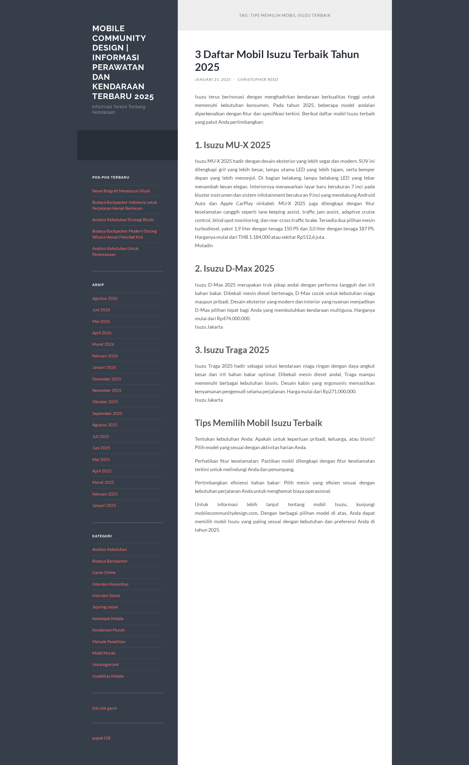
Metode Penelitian (108, 641)
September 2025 (107, 413)
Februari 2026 (105, 355)
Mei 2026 (101, 321)
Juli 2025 (100, 436)
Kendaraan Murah (108, 629)
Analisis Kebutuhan (109, 549)
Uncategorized (105, 664)
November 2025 (107, 390)
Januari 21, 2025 (213, 79)
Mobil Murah (103, 652)
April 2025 (102, 470)
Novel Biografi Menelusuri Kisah (121, 190)
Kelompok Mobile (107, 618)
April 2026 (102, 332)
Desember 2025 (106, 378)
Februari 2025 (105, 493)
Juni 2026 (101, 309)
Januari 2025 (104, 505)
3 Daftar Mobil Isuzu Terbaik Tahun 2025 (277, 60)
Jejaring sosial (105, 606)
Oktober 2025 (105, 401)
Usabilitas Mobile (108, 676)
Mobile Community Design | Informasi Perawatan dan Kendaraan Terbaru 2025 (123, 62)
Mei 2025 (101, 459)
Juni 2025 (101, 447)
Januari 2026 (104, 367)
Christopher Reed (257, 79)
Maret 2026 (103, 344)
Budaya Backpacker (110, 560)
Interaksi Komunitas (110, 584)
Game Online (104, 572)
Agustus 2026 (105, 298)
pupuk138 (101, 737)
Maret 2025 (103, 482)
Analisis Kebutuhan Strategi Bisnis (123, 219)
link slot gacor (104, 708)
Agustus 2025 (105, 424)
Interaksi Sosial (106, 595)
